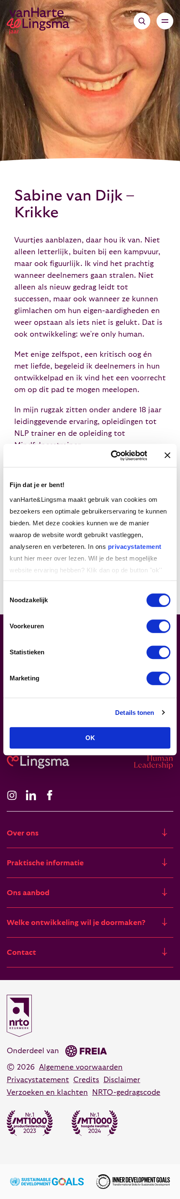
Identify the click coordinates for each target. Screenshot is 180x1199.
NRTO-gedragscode (126, 1092)
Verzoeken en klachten (47, 1092)
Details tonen (134, 712)
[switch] (158, 626)
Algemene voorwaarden (81, 1067)
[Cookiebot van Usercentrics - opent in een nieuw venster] (111, 455)
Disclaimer (121, 1080)
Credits (86, 1080)
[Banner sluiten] (167, 456)
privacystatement (135, 546)
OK (90, 737)
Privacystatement (38, 1080)
